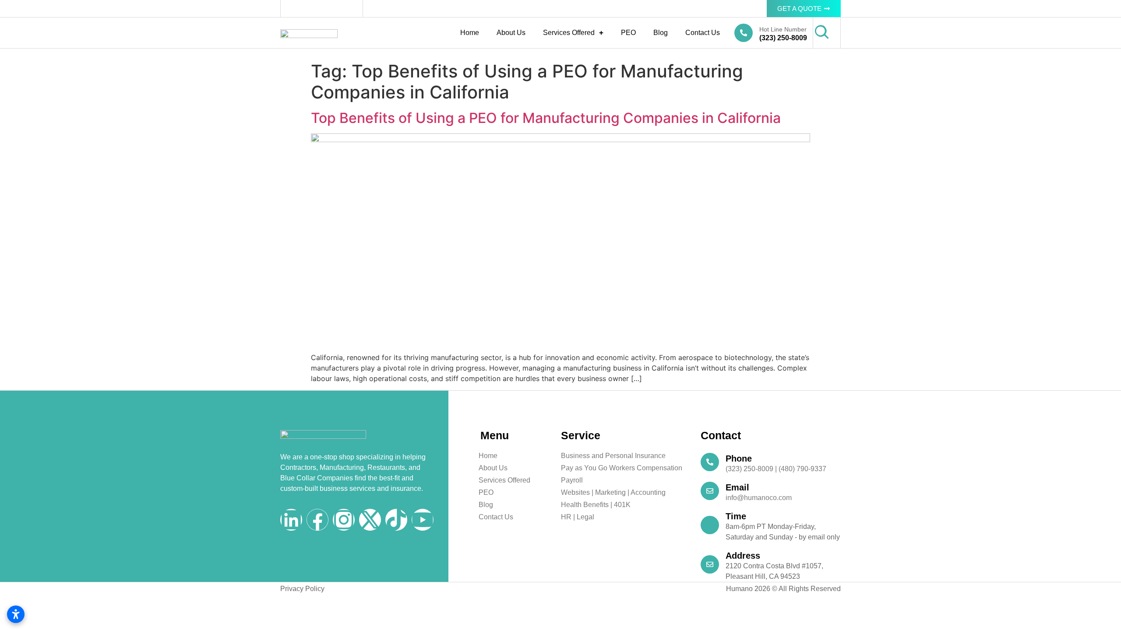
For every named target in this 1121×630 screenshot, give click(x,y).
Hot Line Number (783, 29)
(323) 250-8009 (783, 38)
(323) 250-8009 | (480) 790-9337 (776, 468)
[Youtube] (423, 520)
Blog (660, 32)
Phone (739, 458)
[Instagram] (344, 520)
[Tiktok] (396, 520)
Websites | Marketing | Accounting (613, 492)
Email (737, 487)
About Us (511, 32)
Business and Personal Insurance (613, 455)
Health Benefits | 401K (596, 504)
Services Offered (569, 32)
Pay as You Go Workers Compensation (621, 468)
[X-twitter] (370, 520)
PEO (628, 32)
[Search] (822, 32)
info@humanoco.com (759, 497)
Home (469, 32)
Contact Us (702, 32)
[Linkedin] (291, 520)
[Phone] (710, 462)
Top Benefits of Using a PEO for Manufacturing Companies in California (546, 117)
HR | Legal (577, 517)
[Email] (710, 491)
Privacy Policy (302, 588)
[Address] (710, 564)
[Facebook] (317, 520)
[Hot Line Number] (743, 33)
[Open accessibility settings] (16, 614)
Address (743, 555)
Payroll (572, 480)
